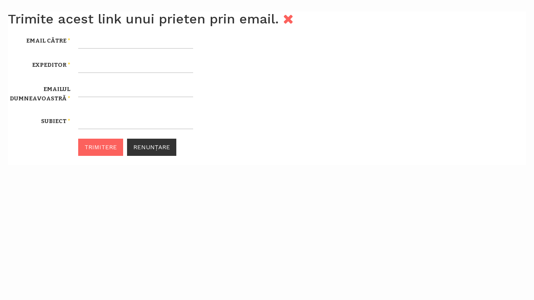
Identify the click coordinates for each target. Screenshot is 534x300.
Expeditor (51, 64)
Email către (48, 40)
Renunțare (151, 147)
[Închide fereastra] (288, 19)
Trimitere (100, 147)
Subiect (55, 121)
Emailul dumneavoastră (40, 94)
